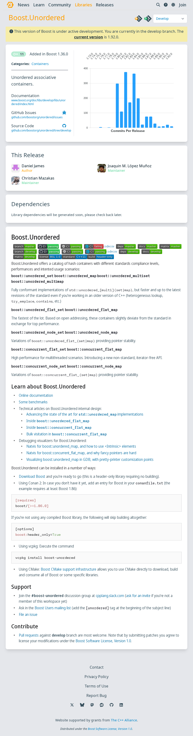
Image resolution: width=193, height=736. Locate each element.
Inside (57, 420)
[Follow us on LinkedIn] (121, 705)
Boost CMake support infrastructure (68, 569)
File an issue (28, 614)
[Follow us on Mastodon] (92, 705)
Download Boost (32, 476)
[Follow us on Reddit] (102, 705)
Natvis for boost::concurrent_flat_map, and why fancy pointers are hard (81, 452)
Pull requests (29, 635)
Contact (97, 667)
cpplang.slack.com (110, 595)
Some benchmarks (33, 402)
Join (182, 5)
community (59, 5)
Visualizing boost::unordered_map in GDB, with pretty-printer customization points (89, 459)
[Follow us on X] (72, 705)
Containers (40, 63)
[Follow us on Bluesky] (82, 705)
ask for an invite (138, 595)
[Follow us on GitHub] (111, 705)
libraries (83, 5)
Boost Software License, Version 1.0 (103, 640)
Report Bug (96, 695)
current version (88, 37)
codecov (109, 246)
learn (38, 5)
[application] (128, 91)
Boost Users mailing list (53, 607)
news (23, 5)
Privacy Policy (96, 676)
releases (105, 5)
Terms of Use (96, 686)
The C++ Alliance (124, 720)
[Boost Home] (10, 4)
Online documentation (36, 395)
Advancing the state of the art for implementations (84, 414)
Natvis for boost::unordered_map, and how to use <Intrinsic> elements (81, 446)
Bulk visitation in (66, 434)
